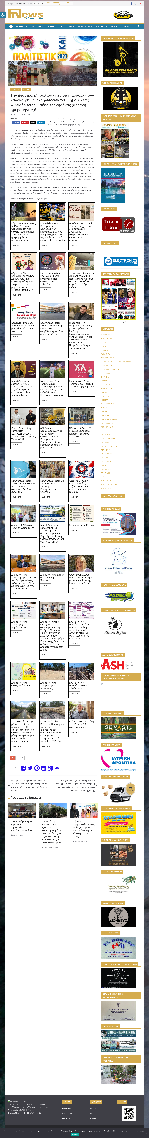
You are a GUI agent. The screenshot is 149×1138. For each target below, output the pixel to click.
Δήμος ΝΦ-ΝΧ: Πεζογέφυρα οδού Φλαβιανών (79, 685)
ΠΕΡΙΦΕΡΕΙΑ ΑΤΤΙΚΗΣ (109, 446)
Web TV (92, 1113)
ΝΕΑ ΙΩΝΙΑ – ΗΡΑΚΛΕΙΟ (110, 419)
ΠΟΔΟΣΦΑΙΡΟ (106, 454)
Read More (17, 245)
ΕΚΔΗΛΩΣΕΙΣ (106, 373)
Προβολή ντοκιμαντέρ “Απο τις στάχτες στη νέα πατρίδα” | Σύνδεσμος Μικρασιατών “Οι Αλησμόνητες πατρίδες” (81, 231)
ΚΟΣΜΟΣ (104, 400)
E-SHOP (127, 26)
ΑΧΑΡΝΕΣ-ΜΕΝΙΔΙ (107, 358)
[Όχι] (146, 1133)
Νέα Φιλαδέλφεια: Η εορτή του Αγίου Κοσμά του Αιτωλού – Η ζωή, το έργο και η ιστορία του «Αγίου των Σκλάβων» (22, 388)
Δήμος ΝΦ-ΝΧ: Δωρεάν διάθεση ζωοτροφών (23, 526)
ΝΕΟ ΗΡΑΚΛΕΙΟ (107, 427)
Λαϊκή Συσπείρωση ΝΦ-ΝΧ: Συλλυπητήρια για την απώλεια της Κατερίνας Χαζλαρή (81, 578)
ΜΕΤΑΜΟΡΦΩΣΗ (107, 404)
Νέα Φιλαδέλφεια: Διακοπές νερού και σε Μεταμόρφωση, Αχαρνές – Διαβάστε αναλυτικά (23, 486)
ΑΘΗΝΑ (104, 346)
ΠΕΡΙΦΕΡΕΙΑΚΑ (66, 26)
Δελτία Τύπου (67, 1118)
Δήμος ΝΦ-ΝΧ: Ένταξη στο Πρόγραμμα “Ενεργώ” (52, 577)
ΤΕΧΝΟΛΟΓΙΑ (106, 481)
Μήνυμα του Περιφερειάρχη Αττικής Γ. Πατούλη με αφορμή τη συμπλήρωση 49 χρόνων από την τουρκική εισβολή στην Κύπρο (29, 785)
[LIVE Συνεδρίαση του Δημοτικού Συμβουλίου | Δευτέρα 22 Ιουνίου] (22, 804)
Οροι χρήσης (67, 1113)
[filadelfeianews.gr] (11, 26)
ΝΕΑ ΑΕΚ (50, 26)
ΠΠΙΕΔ (103, 465)
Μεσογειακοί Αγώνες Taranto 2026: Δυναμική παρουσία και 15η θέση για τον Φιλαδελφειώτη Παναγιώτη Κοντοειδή (52, 388)
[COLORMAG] (18, 1101)
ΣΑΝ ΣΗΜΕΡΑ (106, 473)
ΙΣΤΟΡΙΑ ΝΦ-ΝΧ (22, 26)
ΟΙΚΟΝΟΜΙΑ (106, 434)
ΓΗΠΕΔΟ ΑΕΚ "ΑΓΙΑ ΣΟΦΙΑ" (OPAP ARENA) (117, 361)
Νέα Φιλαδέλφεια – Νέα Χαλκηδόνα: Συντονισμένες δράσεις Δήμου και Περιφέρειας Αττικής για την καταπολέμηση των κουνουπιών (52, 533)
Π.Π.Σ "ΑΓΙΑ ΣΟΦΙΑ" (108, 438)
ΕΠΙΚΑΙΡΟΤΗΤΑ (84, 26)
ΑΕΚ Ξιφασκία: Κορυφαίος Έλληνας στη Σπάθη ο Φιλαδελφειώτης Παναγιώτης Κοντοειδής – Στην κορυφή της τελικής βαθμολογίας (51, 438)
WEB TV (114, 26)
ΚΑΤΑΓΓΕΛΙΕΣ (106, 396)
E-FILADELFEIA (106, 338)
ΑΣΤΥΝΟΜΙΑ (105, 354)
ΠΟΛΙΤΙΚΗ (104, 458)
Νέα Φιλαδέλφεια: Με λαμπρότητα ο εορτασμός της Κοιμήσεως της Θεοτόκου (52, 486)
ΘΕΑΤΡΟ (104, 392)
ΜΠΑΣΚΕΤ (105, 408)
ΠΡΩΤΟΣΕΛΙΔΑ (106, 469)
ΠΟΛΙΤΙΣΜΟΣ (106, 461)
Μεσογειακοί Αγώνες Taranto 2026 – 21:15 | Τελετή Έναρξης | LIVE (81, 384)
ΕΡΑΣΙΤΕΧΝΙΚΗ (106, 388)
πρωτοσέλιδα (115, 322)
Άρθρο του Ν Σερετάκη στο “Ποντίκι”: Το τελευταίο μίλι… (81, 724)
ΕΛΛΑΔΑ (104, 381)
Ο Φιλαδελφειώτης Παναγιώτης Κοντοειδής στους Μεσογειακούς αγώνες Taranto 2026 (23, 434)
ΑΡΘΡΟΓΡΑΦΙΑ (106, 350)
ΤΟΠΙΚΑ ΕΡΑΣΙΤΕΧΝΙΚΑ (109, 484)
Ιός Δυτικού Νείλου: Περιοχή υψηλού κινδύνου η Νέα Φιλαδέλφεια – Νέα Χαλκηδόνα (51, 279)
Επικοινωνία (67, 1108)
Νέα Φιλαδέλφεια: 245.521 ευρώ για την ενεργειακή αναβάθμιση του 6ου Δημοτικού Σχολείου (51, 328)
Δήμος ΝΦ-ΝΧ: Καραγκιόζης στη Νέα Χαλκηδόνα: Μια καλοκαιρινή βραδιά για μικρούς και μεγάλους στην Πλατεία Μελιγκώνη (23, 281)
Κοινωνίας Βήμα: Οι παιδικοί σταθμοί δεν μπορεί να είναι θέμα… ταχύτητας (23, 327)
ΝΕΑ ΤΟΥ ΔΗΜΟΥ (107, 423)
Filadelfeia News (30, 115)
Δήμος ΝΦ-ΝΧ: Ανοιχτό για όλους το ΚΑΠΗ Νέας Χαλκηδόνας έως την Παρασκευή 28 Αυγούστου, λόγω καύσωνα (81, 280)
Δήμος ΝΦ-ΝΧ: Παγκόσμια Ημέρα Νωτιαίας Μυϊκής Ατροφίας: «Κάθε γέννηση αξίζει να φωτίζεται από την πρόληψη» (79, 630)
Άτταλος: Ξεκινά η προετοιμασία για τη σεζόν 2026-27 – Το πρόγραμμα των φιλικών (80, 486)
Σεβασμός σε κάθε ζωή (81, 525)
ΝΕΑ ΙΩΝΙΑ (105, 415)
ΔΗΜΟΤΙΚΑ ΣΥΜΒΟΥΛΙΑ (110, 369)
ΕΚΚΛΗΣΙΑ (105, 377)
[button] (3, 15)
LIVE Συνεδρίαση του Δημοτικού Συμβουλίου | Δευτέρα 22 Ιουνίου (21, 826)
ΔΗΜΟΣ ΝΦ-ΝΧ (15, 90)
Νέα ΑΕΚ (93, 1118)
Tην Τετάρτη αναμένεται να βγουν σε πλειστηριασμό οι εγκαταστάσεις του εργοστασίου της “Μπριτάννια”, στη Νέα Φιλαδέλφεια (51, 832)
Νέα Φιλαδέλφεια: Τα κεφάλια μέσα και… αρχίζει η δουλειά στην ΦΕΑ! (80, 432)
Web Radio (94, 1108)
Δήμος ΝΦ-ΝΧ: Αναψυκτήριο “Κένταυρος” (48, 685)
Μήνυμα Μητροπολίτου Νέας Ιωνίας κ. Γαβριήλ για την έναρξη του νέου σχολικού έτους (83, 829)
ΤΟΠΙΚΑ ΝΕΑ (36, 26)
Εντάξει (75, 1134)
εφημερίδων (124, 322)
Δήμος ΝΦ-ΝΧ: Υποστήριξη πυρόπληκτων (19, 624)
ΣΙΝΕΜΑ (104, 477)
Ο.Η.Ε (103, 431)
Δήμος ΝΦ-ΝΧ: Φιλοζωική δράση (21, 684)
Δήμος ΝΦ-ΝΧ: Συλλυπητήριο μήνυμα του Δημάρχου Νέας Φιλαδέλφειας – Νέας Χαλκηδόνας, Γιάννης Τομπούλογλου (23, 581)
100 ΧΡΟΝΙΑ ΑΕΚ (107, 335)
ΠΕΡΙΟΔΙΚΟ (100, 26)
